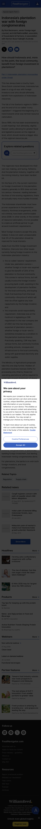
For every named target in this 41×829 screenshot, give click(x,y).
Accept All (20, 445)
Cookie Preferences (20, 439)
